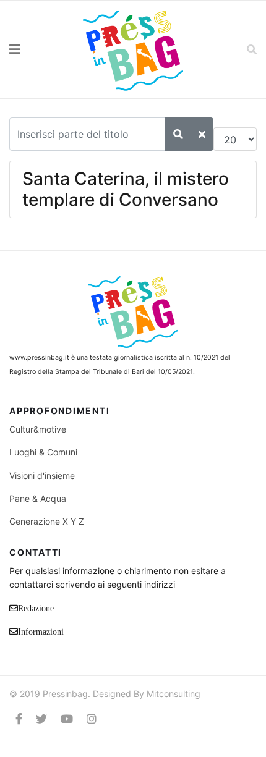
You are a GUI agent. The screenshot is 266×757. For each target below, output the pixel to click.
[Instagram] (92, 719)
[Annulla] (202, 134)
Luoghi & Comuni (43, 452)
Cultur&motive (37, 429)
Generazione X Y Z (46, 521)
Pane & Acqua (37, 498)
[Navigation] (33, 49)
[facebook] (18, 719)
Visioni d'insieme (42, 475)
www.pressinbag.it (39, 357)
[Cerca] (178, 134)
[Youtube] (67, 719)
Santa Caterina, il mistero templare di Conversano (125, 189)
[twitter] (41, 719)
